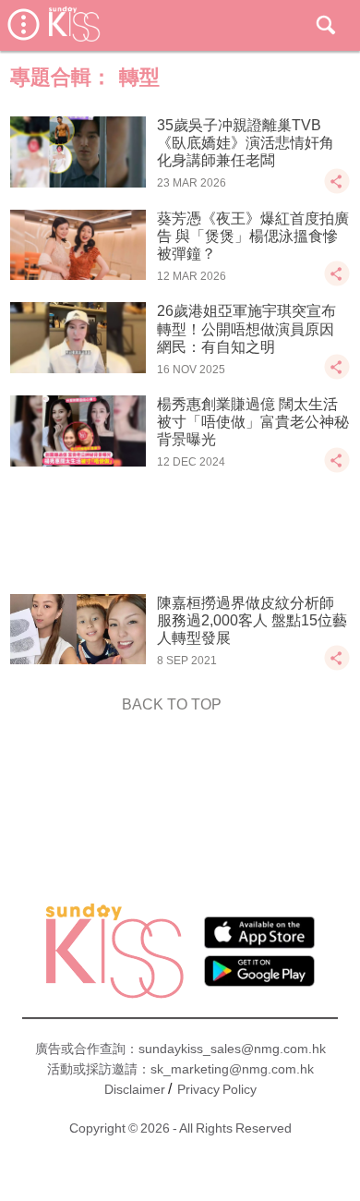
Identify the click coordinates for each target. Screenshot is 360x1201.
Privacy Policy (217, 1089)
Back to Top (172, 704)
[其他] (337, 190)
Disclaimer (134, 1089)
